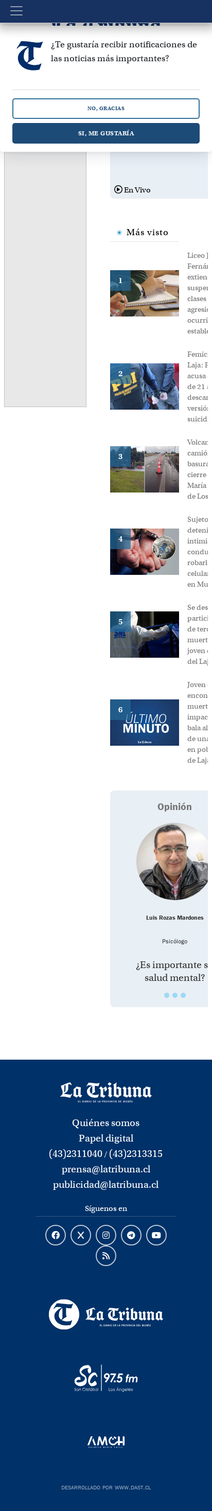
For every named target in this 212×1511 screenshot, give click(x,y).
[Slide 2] (175, 995)
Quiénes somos (105, 1123)
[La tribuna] (105, 1091)
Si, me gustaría (106, 133)
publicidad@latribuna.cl (105, 1184)
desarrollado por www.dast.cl (106, 1486)
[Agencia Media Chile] (106, 1442)
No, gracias (106, 108)
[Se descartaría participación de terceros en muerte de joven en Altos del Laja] (148, 633)
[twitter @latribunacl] (80, 1235)
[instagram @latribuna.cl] (106, 1235)
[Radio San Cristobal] (106, 1378)
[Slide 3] (183, 995)
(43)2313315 (136, 1153)
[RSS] (106, 1256)
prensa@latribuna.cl (106, 1169)
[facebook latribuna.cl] (55, 1235)
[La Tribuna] (106, 1314)
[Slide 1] (166, 995)
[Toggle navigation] (16, 11)
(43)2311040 (75, 1153)
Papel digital (106, 1138)
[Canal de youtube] (156, 1235)
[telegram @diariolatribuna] (131, 1235)
